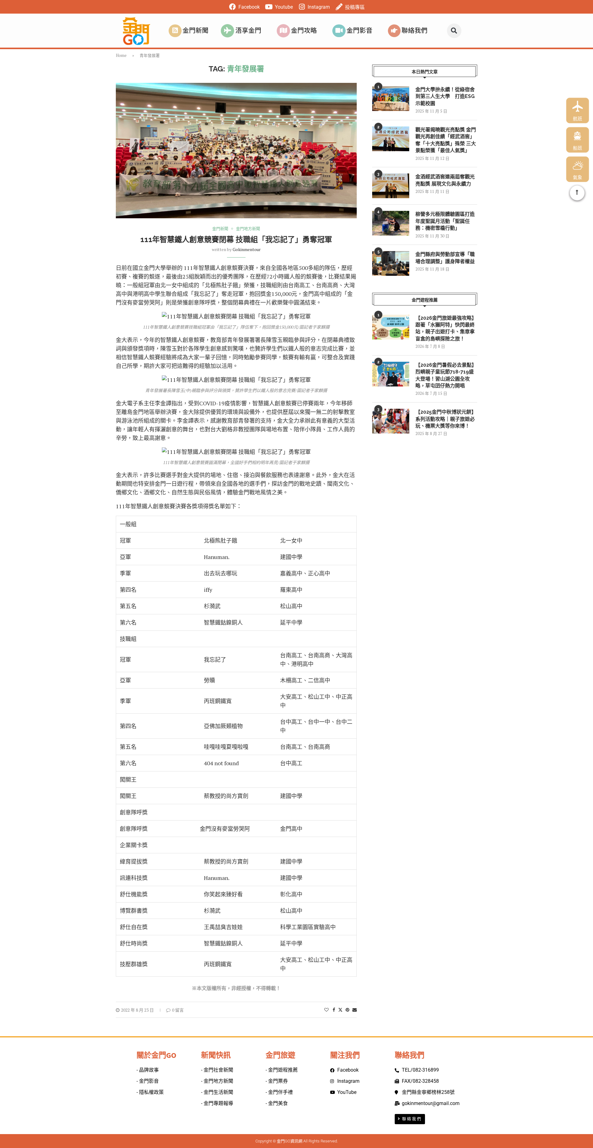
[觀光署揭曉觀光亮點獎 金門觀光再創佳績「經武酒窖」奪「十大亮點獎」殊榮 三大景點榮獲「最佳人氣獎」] (390, 138)
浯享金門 (248, 30)
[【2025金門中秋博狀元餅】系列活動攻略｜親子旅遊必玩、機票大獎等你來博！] (390, 421)
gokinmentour (247, 249)
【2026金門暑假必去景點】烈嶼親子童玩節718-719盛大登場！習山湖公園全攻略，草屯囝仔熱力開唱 (446, 375)
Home (121, 55)
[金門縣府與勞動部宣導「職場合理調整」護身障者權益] (390, 263)
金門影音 (359, 30)
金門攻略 (304, 30)
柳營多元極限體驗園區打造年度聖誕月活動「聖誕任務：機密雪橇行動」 (445, 221)
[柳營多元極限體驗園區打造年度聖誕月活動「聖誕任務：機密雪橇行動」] (390, 223)
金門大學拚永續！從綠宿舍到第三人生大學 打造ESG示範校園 (445, 96)
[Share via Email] (354, 1010)
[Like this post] (326, 1010)
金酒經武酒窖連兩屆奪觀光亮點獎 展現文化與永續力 (445, 180)
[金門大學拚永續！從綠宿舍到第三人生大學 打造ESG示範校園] (390, 98)
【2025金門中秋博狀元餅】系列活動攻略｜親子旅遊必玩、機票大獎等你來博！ (445, 419)
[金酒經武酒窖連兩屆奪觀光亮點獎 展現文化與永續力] (390, 185)
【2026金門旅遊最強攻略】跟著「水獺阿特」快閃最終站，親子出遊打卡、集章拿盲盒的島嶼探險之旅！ (446, 328)
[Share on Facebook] (334, 1010)
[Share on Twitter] (340, 1010)
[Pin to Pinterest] (347, 1010)
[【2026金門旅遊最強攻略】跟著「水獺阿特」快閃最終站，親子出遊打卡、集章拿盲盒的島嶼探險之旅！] (390, 327)
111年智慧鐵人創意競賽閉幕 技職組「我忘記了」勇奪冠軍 (236, 239)
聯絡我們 (414, 30)
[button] (454, 30)
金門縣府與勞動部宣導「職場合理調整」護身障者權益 (445, 257)
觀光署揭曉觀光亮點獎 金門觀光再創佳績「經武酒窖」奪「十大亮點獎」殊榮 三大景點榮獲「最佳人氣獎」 (445, 140)
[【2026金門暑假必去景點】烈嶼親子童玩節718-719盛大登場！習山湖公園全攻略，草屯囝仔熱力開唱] (390, 374)
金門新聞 (195, 30)
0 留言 (178, 1010)
